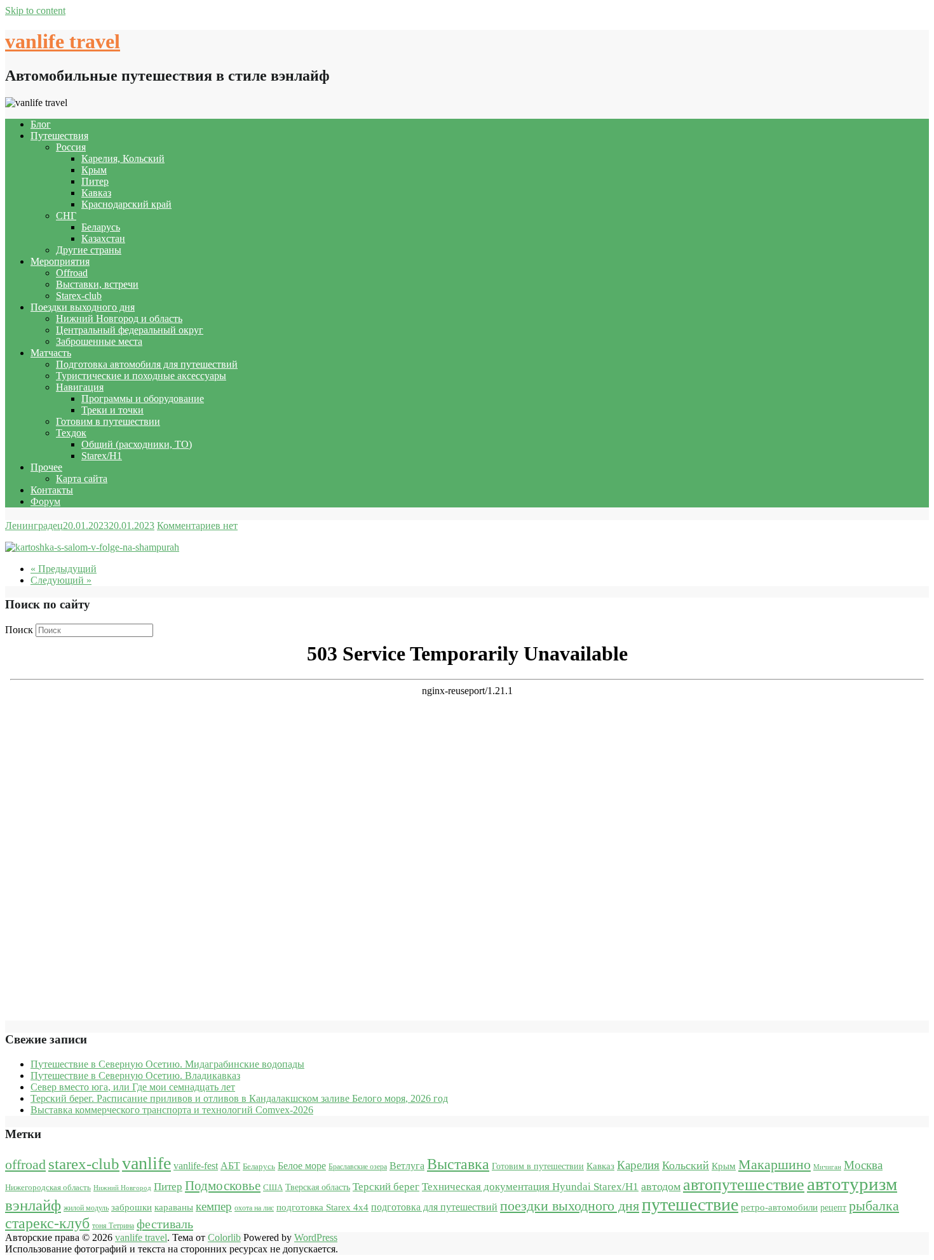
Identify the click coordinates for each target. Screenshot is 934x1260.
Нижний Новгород (122, 1187)
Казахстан (103, 238)
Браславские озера (357, 1166)
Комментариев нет (197, 525)
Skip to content (35, 10)
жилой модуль (86, 1207)
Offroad (72, 272)
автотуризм (852, 1184)
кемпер (214, 1206)
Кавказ (96, 192)
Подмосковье (223, 1185)
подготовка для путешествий (434, 1207)
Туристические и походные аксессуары (141, 375)
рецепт (833, 1207)
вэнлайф (33, 1205)
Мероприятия (60, 261)
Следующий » (60, 580)
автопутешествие (743, 1184)
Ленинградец (34, 525)
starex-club (83, 1163)
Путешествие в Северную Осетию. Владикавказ (135, 1075)
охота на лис (254, 1207)
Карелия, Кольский (123, 158)
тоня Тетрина (113, 1225)
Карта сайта (81, 478)
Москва (863, 1165)
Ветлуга (406, 1165)
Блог (40, 124)
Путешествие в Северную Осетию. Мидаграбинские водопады (167, 1064)
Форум (45, 501)
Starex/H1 (101, 455)
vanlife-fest (195, 1165)
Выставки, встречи (97, 284)
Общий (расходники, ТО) (136, 444)
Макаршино (774, 1164)
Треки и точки (112, 410)
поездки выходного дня (569, 1206)
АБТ (230, 1165)
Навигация (80, 387)
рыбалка (874, 1206)
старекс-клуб (47, 1223)
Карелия (638, 1165)
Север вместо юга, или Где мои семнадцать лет (132, 1087)
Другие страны (88, 250)
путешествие (690, 1204)
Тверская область (317, 1187)
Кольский (685, 1165)
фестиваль (165, 1224)
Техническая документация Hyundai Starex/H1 (530, 1187)
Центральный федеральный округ (129, 330)
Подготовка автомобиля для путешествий (147, 364)
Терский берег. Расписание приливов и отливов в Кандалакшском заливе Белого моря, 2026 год (239, 1098)
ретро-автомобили (779, 1207)
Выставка (458, 1164)
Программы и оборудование (142, 398)
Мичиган (827, 1166)
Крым (94, 169)
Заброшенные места (99, 341)
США (273, 1187)
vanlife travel (62, 41)
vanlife (146, 1163)
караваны (173, 1207)
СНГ (66, 215)
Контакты (51, 490)
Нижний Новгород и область (119, 318)
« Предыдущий (63, 568)
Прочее (46, 467)
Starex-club (79, 295)
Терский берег (386, 1187)
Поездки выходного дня (82, 307)
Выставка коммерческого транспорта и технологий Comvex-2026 (171, 1109)
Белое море (302, 1165)
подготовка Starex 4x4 (322, 1207)
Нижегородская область (48, 1187)
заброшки (131, 1207)
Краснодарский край (126, 204)
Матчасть (50, 352)
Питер (95, 181)
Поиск (19, 629)
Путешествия (59, 135)
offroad (25, 1164)
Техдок (71, 432)
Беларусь (100, 227)
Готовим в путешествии (108, 421)
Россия (71, 147)
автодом (660, 1186)
